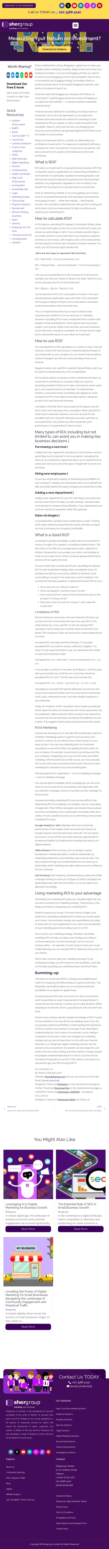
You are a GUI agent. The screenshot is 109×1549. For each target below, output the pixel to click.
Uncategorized (19, 239)
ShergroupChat (61, 1088)
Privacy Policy (62, 1507)
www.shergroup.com (55, 1076)
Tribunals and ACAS (22, 235)
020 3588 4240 (69, 12)
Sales (14, 220)
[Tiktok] (93, 5)
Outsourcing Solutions (66, 1447)
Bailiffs (15, 128)
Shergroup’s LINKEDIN (68, 1092)
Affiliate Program (13, 1494)
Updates (16, 242)
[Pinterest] (99, 5)
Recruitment (18, 208)
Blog (8, 1483)
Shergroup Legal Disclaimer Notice (71, 1501)
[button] (75, 25)
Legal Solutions (63, 1430)
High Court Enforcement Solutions (71, 1409)
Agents (9, 1489)
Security (16, 223)
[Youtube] (74, 5)
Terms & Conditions (64, 1512)
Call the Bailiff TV (20, 136)
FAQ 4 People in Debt (15, 1478)
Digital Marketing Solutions (67, 1436)
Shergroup (62, 1084)
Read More (28, 1229)
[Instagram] (87, 5)
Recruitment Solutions (65, 1441)
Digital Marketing (20, 162)
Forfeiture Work (19, 170)
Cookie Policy (62, 1529)
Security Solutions (64, 1425)
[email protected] (50, 1080)
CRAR (15, 155)
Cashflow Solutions (21, 143)
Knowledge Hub (20, 189)
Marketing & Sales (64, 43)
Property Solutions (21, 204)
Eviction (16, 166)
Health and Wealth (21, 174)
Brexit (15, 132)
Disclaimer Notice (64, 1496)
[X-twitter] (68, 5)
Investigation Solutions (66, 1452)
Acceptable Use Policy (66, 1518)
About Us (10, 1467)
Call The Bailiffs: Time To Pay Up (20, 1500)
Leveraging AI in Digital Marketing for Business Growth (26, 1205)
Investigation (18, 185)
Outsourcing (18, 200)
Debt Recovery (19, 158)
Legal (15, 193)
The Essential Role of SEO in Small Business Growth (77, 1205)
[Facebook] (62, 5)
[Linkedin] (81, 5)
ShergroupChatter (66, 1099)
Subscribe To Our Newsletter (19, 5)
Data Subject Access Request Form (71, 1523)
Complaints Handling (15, 1472)
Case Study (17, 139)
